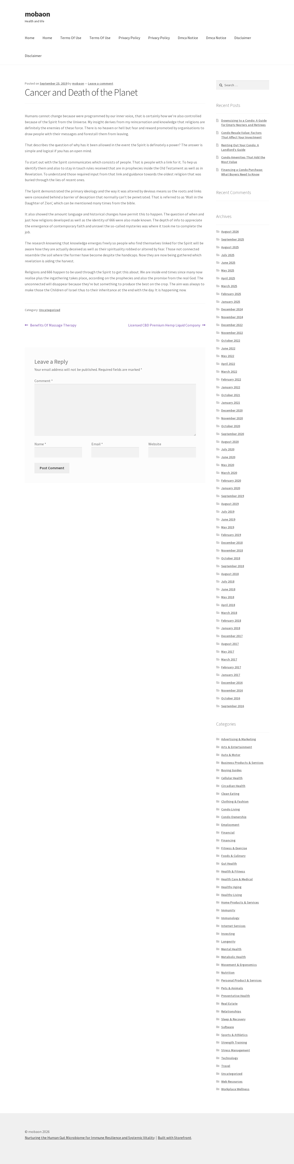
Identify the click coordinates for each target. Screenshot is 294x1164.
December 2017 (232, 636)
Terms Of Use (70, 37)
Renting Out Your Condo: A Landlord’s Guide (240, 147)
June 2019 (228, 519)
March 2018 (229, 613)
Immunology (230, 918)
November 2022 (232, 333)
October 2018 (230, 558)
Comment (43, 380)
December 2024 (232, 309)
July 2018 (227, 581)
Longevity (228, 941)
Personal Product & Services (241, 980)
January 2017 (230, 675)
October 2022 (230, 340)
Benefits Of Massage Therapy (53, 325)
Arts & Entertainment (236, 747)
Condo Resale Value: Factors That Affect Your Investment (241, 135)
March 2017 (229, 659)
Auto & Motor (230, 755)
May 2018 (227, 597)
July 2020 (227, 449)
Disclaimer (242, 37)
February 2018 (231, 620)
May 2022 (227, 356)
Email (97, 444)
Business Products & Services (242, 763)
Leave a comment (100, 83)
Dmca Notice (188, 37)
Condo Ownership (233, 817)
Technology (229, 1058)
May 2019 (227, 527)
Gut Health (229, 863)
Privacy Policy (129, 37)
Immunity (228, 910)
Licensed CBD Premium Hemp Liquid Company (164, 325)
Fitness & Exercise (234, 848)
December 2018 (232, 543)
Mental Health (231, 949)
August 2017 (230, 644)
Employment (230, 825)
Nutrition (228, 972)
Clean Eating (230, 794)
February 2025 (231, 294)
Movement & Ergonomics (239, 965)
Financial (228, 832)
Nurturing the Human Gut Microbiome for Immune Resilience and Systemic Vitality (90, 1137)
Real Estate (229, 1003)
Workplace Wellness (235, 1089)
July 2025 (227, 255)
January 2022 (230, 387)
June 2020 (228, 457)
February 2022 (231, 379)
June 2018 (228, 589)
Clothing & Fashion (235, 801)
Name (40, 444)
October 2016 (230, 698)
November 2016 (232, 690)
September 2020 (232, 434)
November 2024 (232, 317)
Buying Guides (231, 770)
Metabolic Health (233, 957)
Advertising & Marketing (238, 739)
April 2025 (228, 278)
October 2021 (230, 395)
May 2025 (227, 270)
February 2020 (231, 480)
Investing (228, 934)
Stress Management (235, 1050)
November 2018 (232, 550)
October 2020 (230, 426)
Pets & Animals (232, 988)
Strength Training (234, 1042)
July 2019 (227, 511)
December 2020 (232, 410)
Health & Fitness (233, 871)
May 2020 (227, 465)
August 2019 (230, 504)
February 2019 (231, 535)
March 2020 (229, 473)
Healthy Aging (231, 887)
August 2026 (230, 231)
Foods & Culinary (233, 856)
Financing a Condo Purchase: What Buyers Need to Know (242, 172)
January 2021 (230, 402)
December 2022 (232, 325)
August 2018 (230, 574)
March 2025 (229, 286)
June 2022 (228, 348)
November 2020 (232, 418)
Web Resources (232, 1081)
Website (154, 444)
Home (29, 37)
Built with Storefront (174, 1137)
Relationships (231, 1011)
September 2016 (232, 706)
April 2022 (228, 364)
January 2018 (230, 628)
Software (227, 1027)
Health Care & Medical (237, 879)
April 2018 (228, 605)
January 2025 (230, 302)
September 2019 (232, 496)
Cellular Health (232, 778)
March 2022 (229, 371)
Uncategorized (49, 310)
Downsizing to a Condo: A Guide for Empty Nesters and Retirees (244, 122)
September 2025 (232, 239)
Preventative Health (235, 996)
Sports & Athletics (234, 1035)
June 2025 (228, 262)
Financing (228, 840)
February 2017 (231, 667)
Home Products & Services (240, 902)
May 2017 (227, 651)
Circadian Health (233, 786)
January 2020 (230, 488)
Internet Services (233, 926)
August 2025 (230, 247)
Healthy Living (231, 895)
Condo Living (230, 809)
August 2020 (230, 442)
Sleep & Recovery (233, 1019)
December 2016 (232, 683)
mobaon (37, 14)
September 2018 (232, 566)
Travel (225, 1066)
